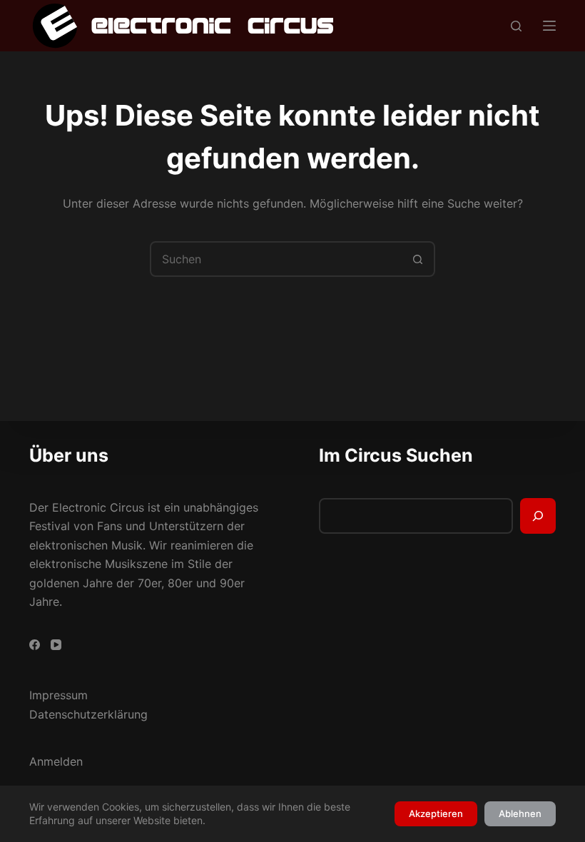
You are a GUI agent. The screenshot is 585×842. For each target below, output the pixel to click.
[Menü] (549, 25)
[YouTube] (56, 644)
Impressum (58, 695)
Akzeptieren (436, 813)
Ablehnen (520, 813)
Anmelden (56, 761)
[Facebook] (34, 644)
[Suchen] (516, 26)
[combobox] (276, 259)
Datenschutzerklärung (88, 714)
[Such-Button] (417, 259)
